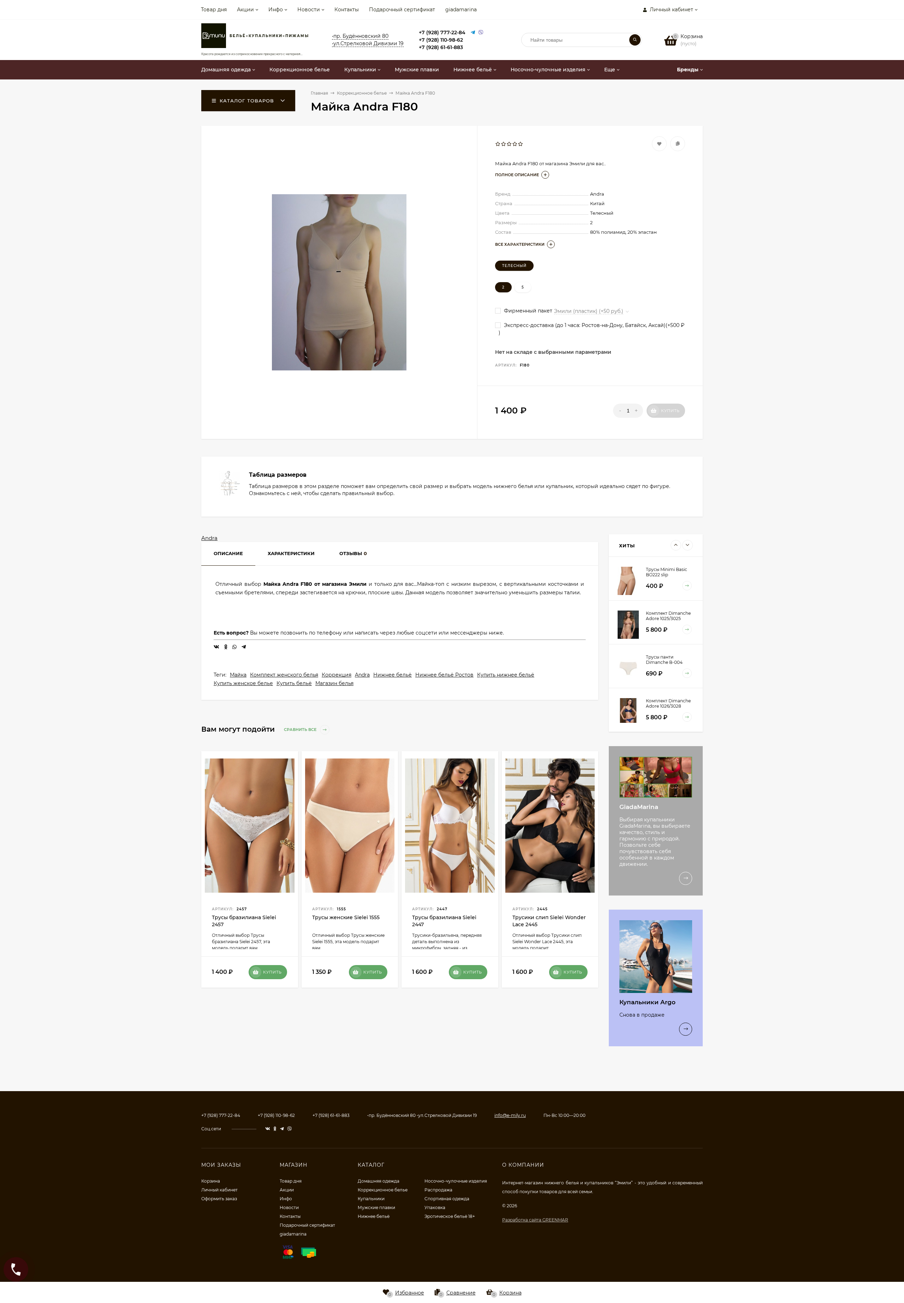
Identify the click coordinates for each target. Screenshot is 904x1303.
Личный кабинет (219, 1189)
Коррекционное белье (383, 1189)
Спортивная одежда (446, 1198)
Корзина (210, 1181)
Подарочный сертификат (402, 9)
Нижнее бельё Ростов (444, 675)
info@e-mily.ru (510, 1115)
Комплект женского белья (284, 675)
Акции (245, 9)
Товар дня (214, 9)
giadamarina (461, 9)
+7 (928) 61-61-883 (441, 47)
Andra (209, 538)
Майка (238, 675)
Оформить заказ (219, 1198)
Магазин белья (334, 683)
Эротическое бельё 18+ (449, 1216)
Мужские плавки (376, 1207)
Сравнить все (300, 729)
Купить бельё (294, 683)
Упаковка (434, 1207)
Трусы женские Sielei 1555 (346, 917)
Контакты (346, 9)
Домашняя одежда (378, 1181)
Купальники (371, 1198)
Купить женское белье (243, 683)
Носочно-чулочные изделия (455, 1181)
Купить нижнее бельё (505, 675)
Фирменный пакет (527, 311)
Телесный (514, 265)
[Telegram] (473, 32)
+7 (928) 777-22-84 (442, 32)
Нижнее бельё (392, 675)
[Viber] (480, 32)
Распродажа (438, 1189)
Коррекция (336, 675)
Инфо (275, 9)
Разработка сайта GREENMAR (535, 1219)
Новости (308, 9)
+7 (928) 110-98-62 (441, 40)
